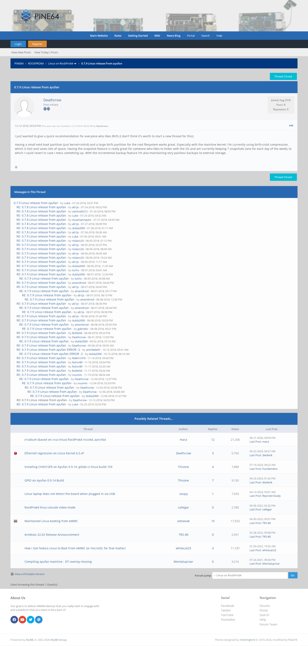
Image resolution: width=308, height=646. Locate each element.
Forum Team (268, 624)
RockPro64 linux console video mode (50, 507)
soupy (183, 494)
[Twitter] (30, 620)
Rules (117, 35)
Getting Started (138, 35)
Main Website (99, 35)
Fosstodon (228, 620)
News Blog (173, 35)
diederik (267, 455)
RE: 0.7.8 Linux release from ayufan (41, 207)
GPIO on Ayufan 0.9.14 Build (44, 480)
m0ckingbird (247, 640)
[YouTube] (22, 620)
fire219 (292, 640)
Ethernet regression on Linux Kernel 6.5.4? (54, 453)
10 (213, 521)
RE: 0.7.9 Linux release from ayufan (41, 236)
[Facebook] (14, 620)
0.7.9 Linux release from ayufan (36, 203)
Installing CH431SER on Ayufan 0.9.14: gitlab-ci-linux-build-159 (68, 467)
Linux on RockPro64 (60, 63)
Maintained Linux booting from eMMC (51, 521)
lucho (75, 270)
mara (183, 440)
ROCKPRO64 (36, 63)
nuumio (77, 375)
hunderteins (270, 469)
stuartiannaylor (81, 220)
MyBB (29, 640)
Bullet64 (77, 333)
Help (219, 35)
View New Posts (21, 52)
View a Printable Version (30, 574)
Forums (265, 606)
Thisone (183, 467)
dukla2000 (78, 228)
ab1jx (75, 207)
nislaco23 (78, 241)
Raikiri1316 (78, 358)
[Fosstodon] (39, 620)
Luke (67, 203)
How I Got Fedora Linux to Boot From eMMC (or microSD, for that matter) (75, 548)
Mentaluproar (183, 562)
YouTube (227, 615)
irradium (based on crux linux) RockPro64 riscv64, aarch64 (65, 440)
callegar (183, 507)
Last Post (255, 441)
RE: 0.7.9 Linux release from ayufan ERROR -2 (48, 350)
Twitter (226, 610)
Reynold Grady (271, 496)
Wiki (157, 35)
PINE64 (18, 63)
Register (37, 44)
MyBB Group (59, 640)
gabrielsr (83, 329)
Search (205, 35)
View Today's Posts (46, 52)
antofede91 (93, 350)
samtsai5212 (80, 211)
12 (213, 440)
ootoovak (183, 521)
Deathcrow (52, 100)
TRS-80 (266, 523)
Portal (191, 35)
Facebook (227, 606)
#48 (291, 125)
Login (18, 44)
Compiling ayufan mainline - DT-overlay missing (58, 562)
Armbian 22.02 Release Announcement (52, 535)
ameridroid (79, 283)
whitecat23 (183, 548)
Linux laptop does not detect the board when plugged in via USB (70, 494)
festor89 (77, 362)
